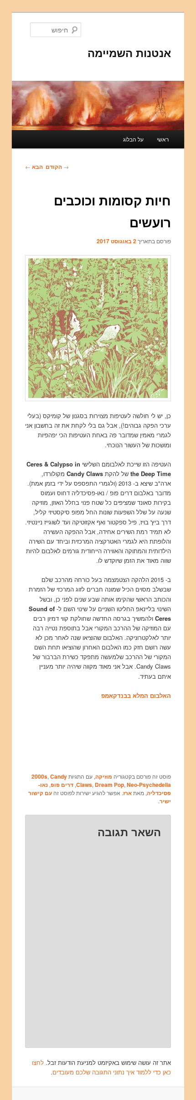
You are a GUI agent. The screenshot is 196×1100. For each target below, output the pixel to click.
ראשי (163, 139)
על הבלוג (133, 139)
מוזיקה (103, 776)
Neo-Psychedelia (149, 784)
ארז (127, 793)
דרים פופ (62, 784)
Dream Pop (109, 784)
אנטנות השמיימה (129, 52)
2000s (39, 776)
